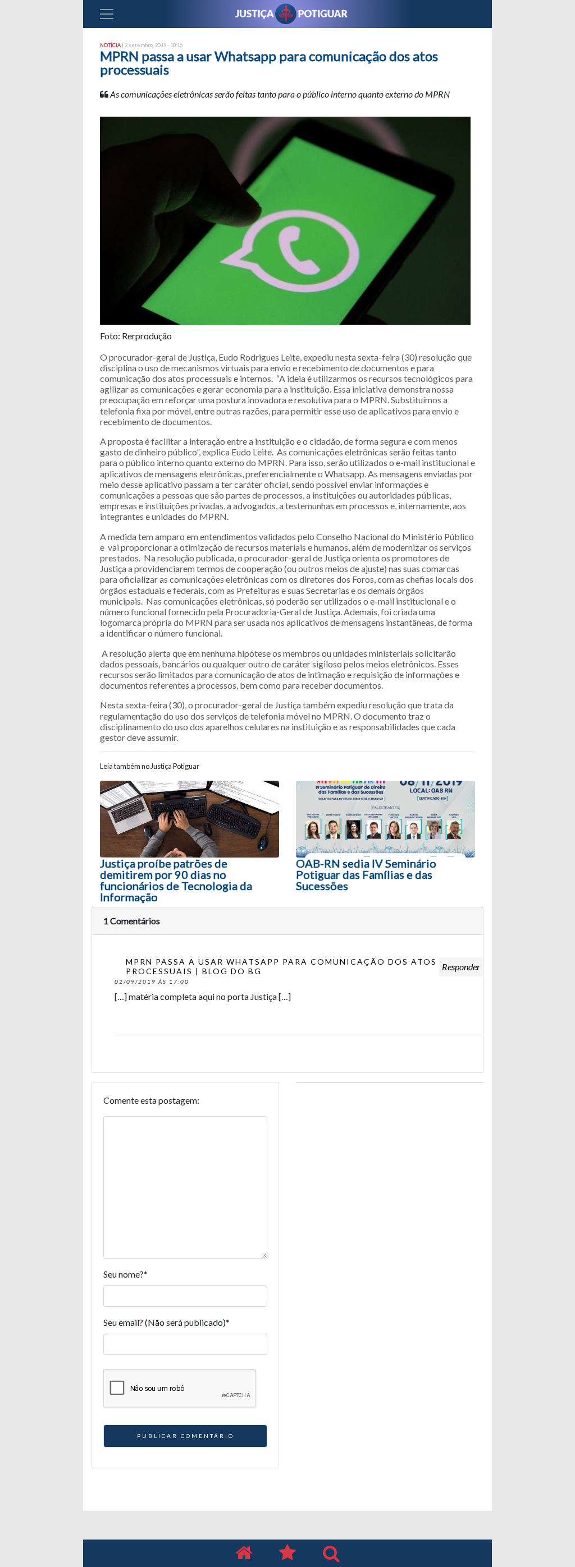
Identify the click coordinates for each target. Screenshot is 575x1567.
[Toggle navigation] (107, 14)
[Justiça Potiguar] (244, 1553)
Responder (461, 966)
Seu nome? (125, 1274)
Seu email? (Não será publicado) (166, 1322)
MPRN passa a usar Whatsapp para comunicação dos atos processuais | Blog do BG (281, 966)
